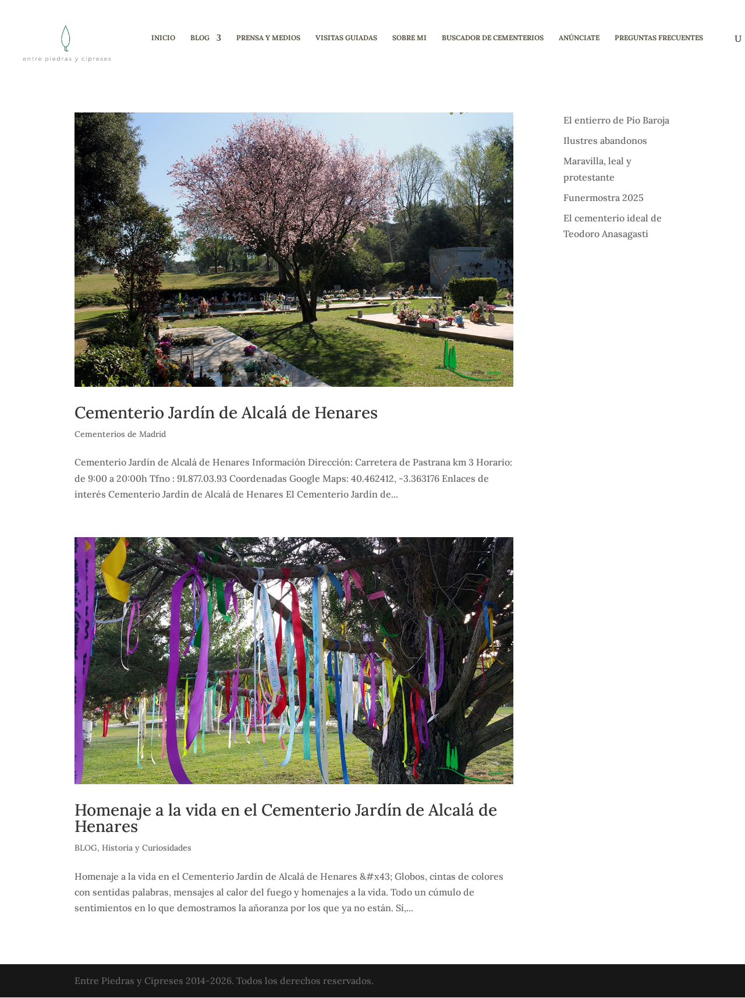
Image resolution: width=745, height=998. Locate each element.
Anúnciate (579, 38)
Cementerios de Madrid (120, 434)
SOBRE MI (409, 38)
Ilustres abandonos (605, 140)
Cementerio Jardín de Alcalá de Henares (226, 412)
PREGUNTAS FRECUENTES (659, 38)
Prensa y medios (268, 38)
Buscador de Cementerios (493, 38)
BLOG (200, 38)
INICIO (163, 38)
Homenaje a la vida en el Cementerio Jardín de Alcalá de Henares (285, 818)
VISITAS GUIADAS (346, 38)
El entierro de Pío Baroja (616, 120)
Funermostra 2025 (603, 197)
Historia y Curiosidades (146, 847)
